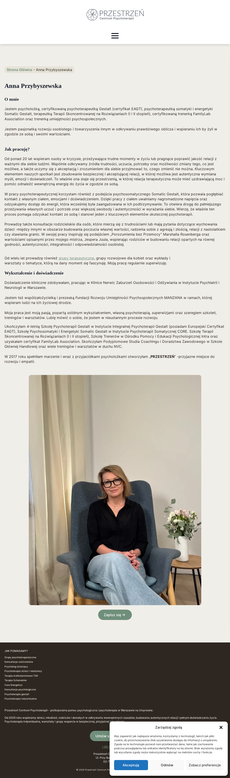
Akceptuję (131, 765)
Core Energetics (13, 685)
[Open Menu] (115, 35)
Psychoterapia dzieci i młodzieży (23, 671)
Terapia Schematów (15, 680)
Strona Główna (19, 69)
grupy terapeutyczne (76, 258)
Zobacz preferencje (205, 765)
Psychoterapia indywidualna (20, 698)
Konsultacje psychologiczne (20, 689)
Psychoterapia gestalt (16, 694)
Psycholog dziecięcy (16, 666)
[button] (221, 727)
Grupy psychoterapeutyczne (20, 657)
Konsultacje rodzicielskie (18, 661)
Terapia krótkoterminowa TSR (21, 675)
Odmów (167, 765)
